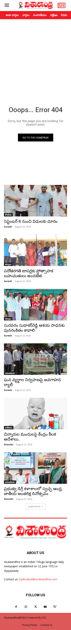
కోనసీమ (8, 214)
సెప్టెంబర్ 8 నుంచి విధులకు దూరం (31, 221)
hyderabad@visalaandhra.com (38, 579)
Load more (34, 506)
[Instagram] (26, 607)
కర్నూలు (8, 264)
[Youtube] (45, 607)
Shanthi (8, 444)
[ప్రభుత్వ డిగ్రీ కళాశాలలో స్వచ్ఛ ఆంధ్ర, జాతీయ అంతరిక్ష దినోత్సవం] (35, 468)
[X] (35, 607)
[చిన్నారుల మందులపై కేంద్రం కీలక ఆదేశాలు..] (35, 413)
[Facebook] (16, 607)
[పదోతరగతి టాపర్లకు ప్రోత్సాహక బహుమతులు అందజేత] (35, 250)
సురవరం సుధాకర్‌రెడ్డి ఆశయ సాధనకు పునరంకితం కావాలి (34, 328)
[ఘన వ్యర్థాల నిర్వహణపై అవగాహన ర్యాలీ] (35, 359)
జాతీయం (8, 427)
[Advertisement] (35, 56)
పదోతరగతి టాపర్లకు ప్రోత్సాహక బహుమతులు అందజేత (28, 273)
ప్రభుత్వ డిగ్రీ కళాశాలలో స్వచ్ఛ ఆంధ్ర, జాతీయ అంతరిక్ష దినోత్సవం (33, 491)
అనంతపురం (10, 373)
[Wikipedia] (55, 607)
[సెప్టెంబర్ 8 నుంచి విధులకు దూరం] (35, 200)
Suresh (8, 226)
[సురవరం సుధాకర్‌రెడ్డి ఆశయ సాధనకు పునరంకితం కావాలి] (35, 304)
